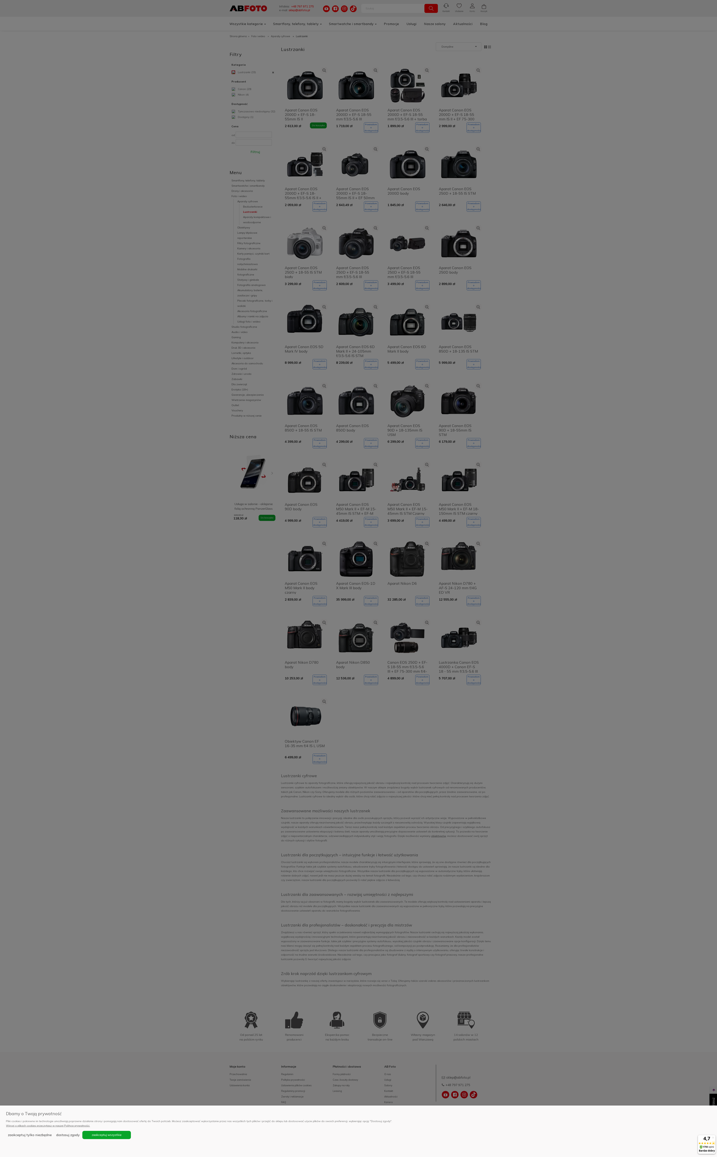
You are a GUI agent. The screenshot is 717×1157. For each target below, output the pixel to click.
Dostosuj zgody (68, 1135)
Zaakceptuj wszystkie (107, 1135)
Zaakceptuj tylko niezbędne (30, 1135)
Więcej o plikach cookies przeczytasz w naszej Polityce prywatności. (48, 1125)
